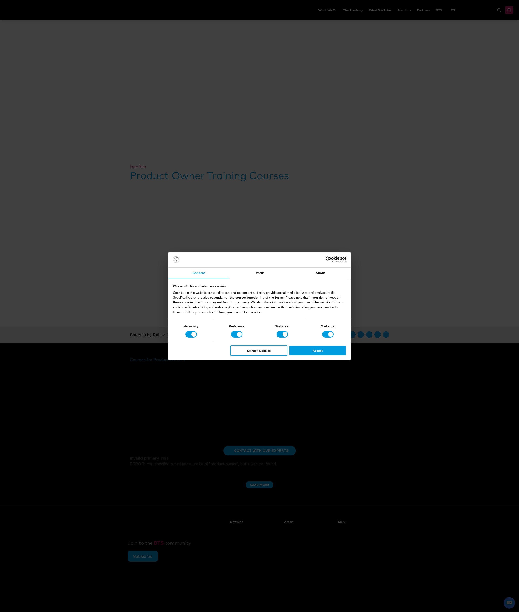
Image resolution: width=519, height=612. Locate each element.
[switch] (236, 334)
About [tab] (320, 272)
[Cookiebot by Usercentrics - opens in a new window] (328, 259)
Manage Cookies (259, 350)
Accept (318, 350)
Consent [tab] (199, 272)
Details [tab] (260, 272)
